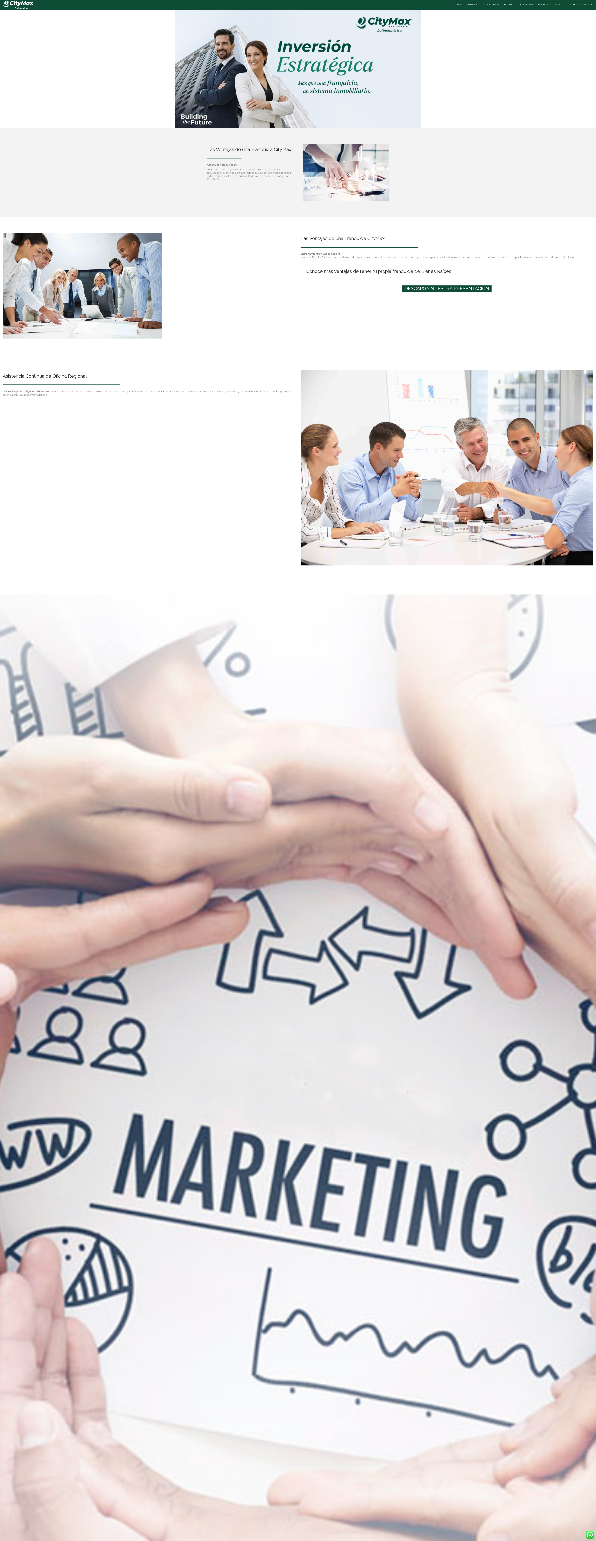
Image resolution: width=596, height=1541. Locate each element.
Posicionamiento (490, 5)
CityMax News (587, 5)
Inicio (459, 5)
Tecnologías (509, 5)
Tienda (556, 5)
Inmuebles (543, 5)
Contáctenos (527, 5)
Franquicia (471, 5)
